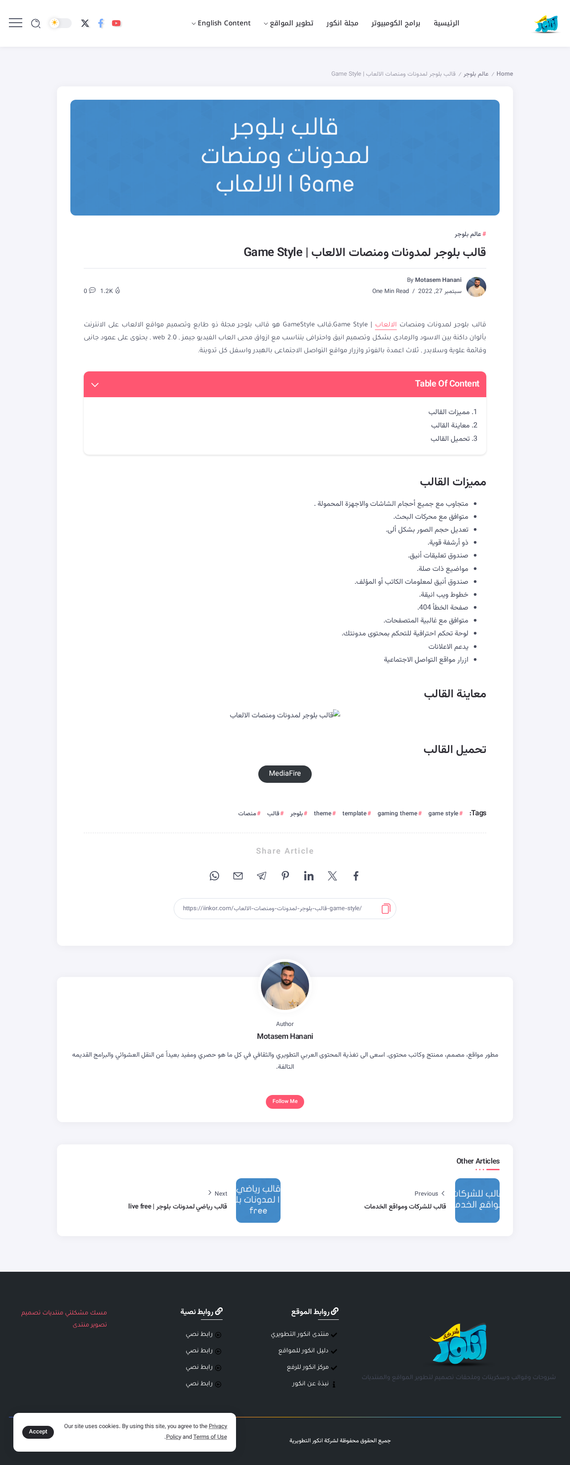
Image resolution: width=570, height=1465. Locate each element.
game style (443, 813)
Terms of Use (210, 1437)
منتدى (81, 1325)
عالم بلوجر (476, 74)
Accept (38, 1432)
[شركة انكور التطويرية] (546, 23)
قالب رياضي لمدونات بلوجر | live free (177, 1207)
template (354, 813)
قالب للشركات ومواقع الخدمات (405, 1207)
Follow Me (285, 1102)
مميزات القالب (449, 412)
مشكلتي (76, 1313)
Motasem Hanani (438, 280)
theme (322, 813)
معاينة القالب (450, 425)
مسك (98, 1313)
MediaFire (285, 774)
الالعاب (386, 325)
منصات (247, 813)
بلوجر (296, 813)
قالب (273, 813)
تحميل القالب (450, 439)
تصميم (31, 1313)
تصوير (99, 1325)
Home (505, 74)
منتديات (52, 1313)
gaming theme (397, 813)
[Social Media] (116, 23)
